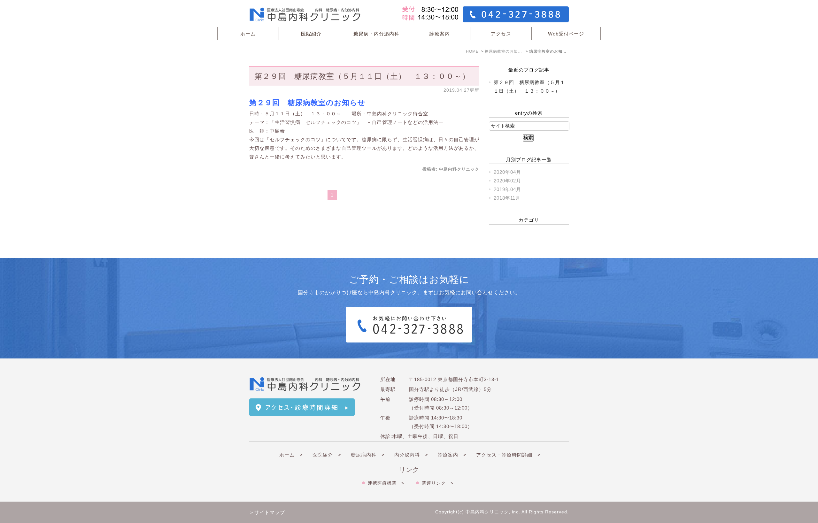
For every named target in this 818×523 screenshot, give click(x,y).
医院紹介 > (327, 455)
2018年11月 (507, 198)
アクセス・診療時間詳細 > (508, 455)
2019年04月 (507, 189)
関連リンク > (437, 483)
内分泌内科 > (411, 455)
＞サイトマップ (267, 512)
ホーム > (291, 455)
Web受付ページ (566, 33)
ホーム (248, 33)
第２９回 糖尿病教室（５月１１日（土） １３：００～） (362, 76)
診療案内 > (452, 455)
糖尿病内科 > (368, 455)
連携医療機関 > (386, 483)
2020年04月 (507, 172)
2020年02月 (507, 180)
